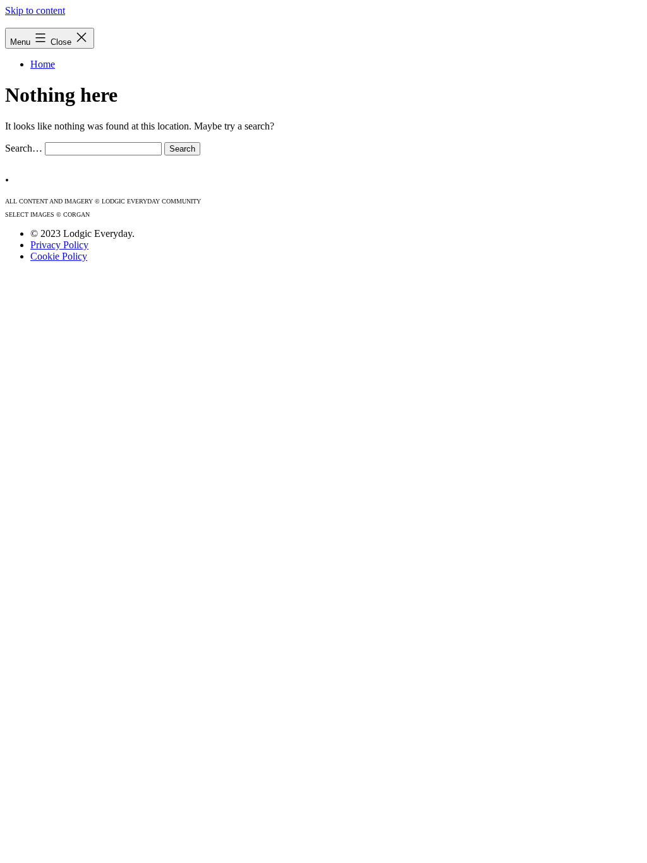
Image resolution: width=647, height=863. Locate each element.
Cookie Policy (58, 256)
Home (42, 64)
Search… (23, 148)
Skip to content (35, 10)
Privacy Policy (59, 244)
